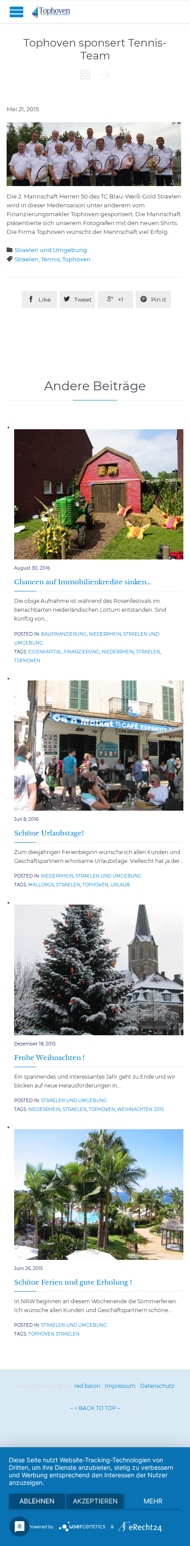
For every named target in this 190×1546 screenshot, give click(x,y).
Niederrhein (105, 634)
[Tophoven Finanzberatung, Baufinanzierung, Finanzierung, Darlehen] (57, 11)
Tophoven (76, 259)
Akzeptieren (95, 1501)
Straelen (26, 259)
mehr (153, 1501)
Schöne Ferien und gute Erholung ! (73, 1282)
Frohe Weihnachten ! (49, 1057)
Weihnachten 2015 (140, 1109)
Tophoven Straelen (54, 1334)
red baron (87, 1386)
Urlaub (120, 885)
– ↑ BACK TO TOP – (95, 1408)
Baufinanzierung (64, 634)
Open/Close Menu (16, 11)
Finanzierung (81, 652)
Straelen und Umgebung (51, 249)
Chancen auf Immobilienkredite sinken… (82, 582)
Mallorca (41, 885)
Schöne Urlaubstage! (49, 833)
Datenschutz (157, 1386)
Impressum (120, 1386)
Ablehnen (36, 1501)
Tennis (50, 259)
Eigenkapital (45, 652)
